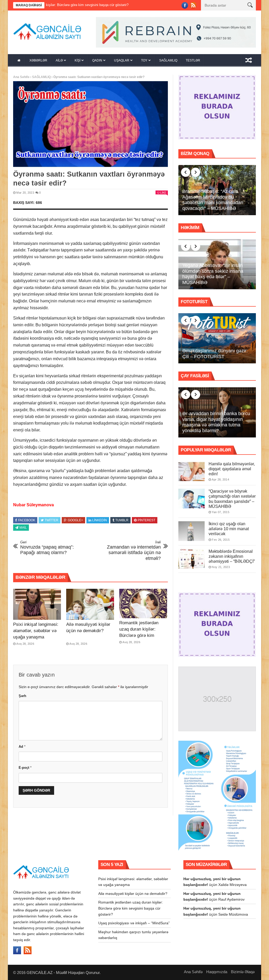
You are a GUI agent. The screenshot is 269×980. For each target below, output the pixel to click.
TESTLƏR (193, 60)
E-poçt (25, 768)
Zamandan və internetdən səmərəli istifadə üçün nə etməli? (134, 550)
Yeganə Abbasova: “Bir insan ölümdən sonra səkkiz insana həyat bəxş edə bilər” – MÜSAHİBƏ (212, 274)
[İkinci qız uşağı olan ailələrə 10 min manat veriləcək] (191, 531)
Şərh (22, 696)
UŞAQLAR (121, 60)
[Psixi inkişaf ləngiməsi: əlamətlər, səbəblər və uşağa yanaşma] (37, 604)
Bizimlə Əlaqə (243, 971)
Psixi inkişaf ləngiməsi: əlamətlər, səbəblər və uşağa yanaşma (35, 630)
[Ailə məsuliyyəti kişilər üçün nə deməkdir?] (90, 604)
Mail (23, 527)
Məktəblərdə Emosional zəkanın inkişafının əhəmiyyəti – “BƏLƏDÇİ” (232, 556)
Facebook (26, 520)
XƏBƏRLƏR (38, 60)
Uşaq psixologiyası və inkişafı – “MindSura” (134, 923)
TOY (144, 60)
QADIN (97, 60)
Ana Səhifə (21, 77)
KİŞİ (77, 60)
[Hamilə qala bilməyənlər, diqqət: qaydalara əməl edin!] (191, 471)
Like (163, 192)
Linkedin (99, 520)
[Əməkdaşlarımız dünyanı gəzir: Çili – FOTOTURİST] (217, 338)
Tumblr (121, 520)
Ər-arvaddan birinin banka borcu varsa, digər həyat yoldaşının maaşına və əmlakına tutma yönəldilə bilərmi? (216, 422)
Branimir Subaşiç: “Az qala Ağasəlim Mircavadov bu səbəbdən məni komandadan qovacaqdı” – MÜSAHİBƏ (212, 200)
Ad (22, 747)
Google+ (75, 520)
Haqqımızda (216, 971)
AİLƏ (59, 60)
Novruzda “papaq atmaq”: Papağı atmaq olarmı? (47, 547)
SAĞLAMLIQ (168, 60)
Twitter (51, 520)
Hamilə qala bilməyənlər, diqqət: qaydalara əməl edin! (232, 469)
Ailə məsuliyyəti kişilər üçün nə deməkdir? (132, 893)
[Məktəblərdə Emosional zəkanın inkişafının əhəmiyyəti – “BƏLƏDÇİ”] (191, 559)
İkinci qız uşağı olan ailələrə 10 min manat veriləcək (229, 529)
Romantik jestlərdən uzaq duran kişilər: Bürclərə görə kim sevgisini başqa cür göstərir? (138, 635)
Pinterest (146, 520)
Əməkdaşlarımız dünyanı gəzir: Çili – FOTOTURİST (215, 353)
